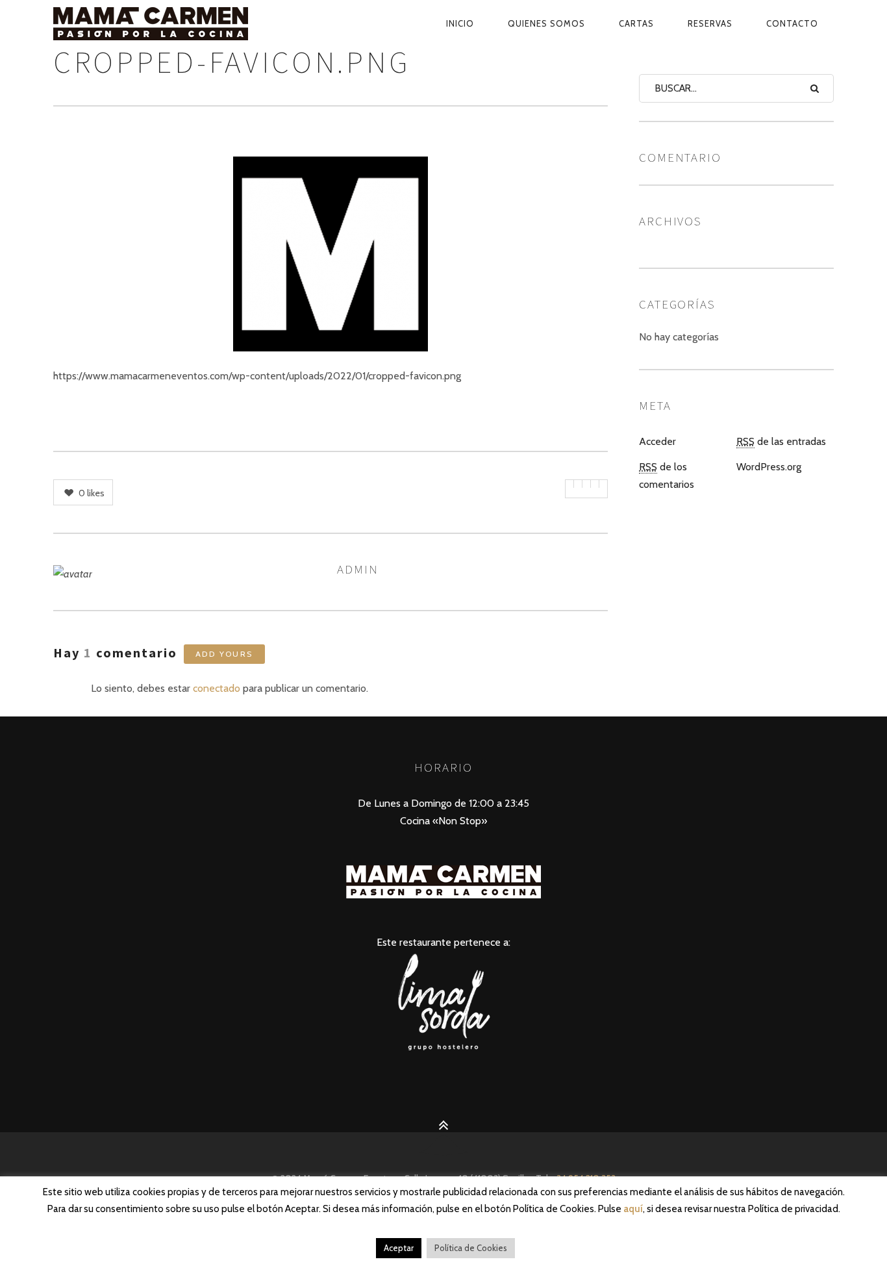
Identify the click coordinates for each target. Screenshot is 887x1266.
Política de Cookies (470, 1248)
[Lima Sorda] (443, 1049)
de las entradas (781, 441)
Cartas (636, 23)
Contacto (792, 23)
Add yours (224, 654)
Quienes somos (546, 23)
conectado (216, 688)
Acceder (657, 441)
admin (358, 569)
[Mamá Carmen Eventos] (180, 23)
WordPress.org (768, 467)
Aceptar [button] (399, 1248)
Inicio (460, 23)
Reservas (710, 23)
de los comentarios (666, 475)
